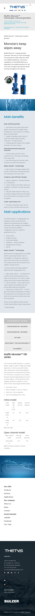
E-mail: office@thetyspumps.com (13, 570)
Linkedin (7, 517)
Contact (7, 511)
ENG (27, 5)
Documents (17, 348)
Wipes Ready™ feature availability (17, 343)
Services (7, 493)
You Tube (7, 524)
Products (17, 21)
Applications (8, 497)
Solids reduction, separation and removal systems (15, 23)
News (6, 507)
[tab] (17, 321)
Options (17, 337)
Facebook (7, 521)
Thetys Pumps (8, 21)
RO (31, 5)
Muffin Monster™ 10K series (17, 321)
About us (7, 504)
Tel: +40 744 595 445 (10, 567)
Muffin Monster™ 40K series (17, 332)
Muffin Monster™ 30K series (17, 326)
